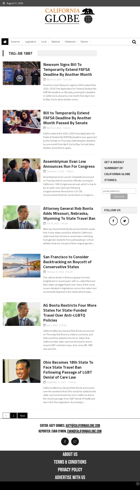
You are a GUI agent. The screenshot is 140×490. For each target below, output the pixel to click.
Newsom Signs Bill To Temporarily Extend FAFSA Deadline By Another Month (67, 69)
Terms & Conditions (70, 462)
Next (22, 415)
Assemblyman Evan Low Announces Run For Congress (69, 163)
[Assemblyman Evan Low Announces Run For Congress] (21, 170)
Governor (15, 41)
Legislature (30, 41)
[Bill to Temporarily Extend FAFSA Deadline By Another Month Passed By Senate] (21, 121)
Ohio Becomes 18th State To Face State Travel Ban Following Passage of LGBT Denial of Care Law (68, 369)
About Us (70, 454)
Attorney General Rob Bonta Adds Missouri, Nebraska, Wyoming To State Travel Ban (69, 213)
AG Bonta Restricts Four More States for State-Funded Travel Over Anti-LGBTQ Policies (69, 312)
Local (43, 41)
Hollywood (70, 41)
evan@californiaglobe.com (84, 431)
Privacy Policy (70, 470)
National (56, 41)
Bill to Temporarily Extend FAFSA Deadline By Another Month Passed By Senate (67, 118)
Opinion (84, 41)
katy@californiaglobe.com (83, 426)
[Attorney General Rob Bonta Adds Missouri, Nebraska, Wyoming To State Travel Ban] (21, 217)
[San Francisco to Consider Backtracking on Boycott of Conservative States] (21, 265)
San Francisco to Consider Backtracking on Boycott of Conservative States (67, 262)
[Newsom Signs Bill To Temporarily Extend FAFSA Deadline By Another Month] (21, 73)
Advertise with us (70, 477)
